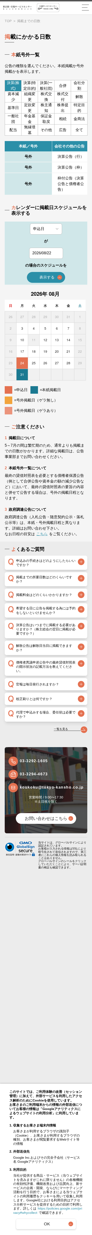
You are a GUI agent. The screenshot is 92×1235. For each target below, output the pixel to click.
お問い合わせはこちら (46, 818)
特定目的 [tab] (79, 108)
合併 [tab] (63, 86)
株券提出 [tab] (62, 108)
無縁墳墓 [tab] (29, 130)
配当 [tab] (13, 130)
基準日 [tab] (13, 108)
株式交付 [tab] (62, 96)
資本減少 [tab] (13, 96)
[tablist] (46, 107)
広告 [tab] (63, 130)
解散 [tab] (79, 97)
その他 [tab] (46, 130)
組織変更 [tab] (29, 96)
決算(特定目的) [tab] (29, 85)
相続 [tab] (63, 119)
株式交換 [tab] (46, 96)
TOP (8, 21)
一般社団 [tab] (13, 119)
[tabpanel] (46, 168)
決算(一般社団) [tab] (46, 85)
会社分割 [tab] (79, 85)
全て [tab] (79, 130)
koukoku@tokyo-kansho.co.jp (52, 787)
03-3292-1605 (34, 761)
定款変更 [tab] (29, 108)
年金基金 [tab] (29, 119)
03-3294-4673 (34, 774)
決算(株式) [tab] (13, 85)
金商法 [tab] (79, 119)
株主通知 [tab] (46, 108)
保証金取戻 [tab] (46, 119)
